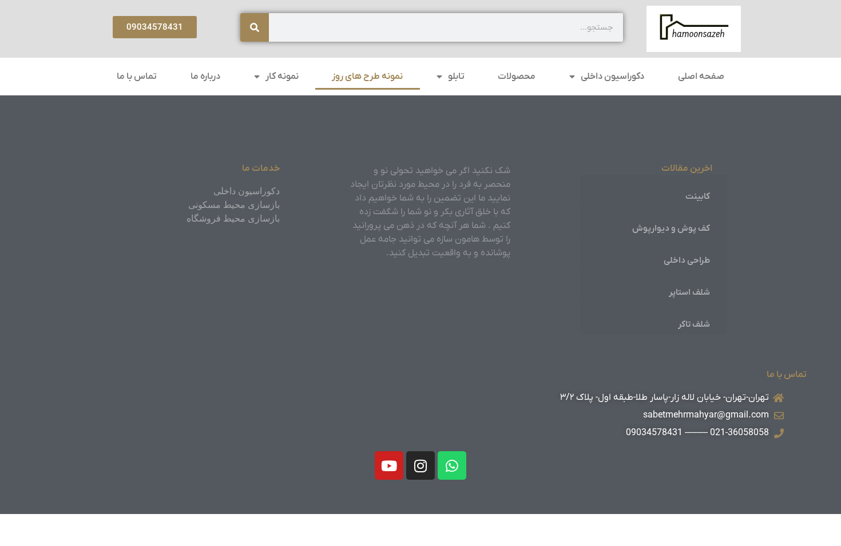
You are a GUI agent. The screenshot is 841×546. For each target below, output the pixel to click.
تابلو (456, 76)
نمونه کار (282, 76)
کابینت (697, 196)
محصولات (516, 76)
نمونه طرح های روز (367, 76)
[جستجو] (254, 27)
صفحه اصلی (701, 76)
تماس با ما (137, 76)
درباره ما (205, 76)
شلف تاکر (694, 324)
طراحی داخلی (687, 260)
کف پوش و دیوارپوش (671, 228)
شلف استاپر (689, 292)
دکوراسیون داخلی (612, 76)
